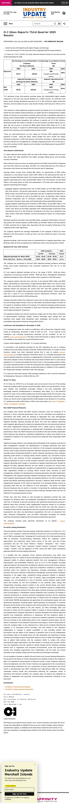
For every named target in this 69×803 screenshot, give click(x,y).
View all (64, 3)
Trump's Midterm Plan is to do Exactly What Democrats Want (28, 3)
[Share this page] (64, 23)
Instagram (13, 404)
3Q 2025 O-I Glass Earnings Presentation (19, 689)
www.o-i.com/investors (18, 337)
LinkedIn (22, 404)
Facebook (60, 401)
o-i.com (52, 401)
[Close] (35, 764)
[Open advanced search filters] (59, 24)
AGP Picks (6, 3)
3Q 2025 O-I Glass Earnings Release (17, 687)
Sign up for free (19, 794)
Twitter (6, 404)
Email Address (10, 786)
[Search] (55, 24)
